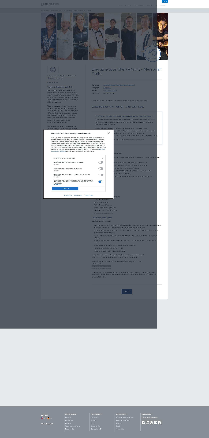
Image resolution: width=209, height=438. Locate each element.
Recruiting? (163, 5)
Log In (165, 1)
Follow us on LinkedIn (147, 422)
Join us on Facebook (143, 422)
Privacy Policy (89, 195)
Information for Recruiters (124, 417)
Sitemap (68, 423)
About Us (68, 417)
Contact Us (69, 420)
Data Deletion (68, 195)
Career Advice (95, 426)
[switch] (100, 162)
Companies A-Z (96, 429)
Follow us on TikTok (159, 422)
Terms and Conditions (72, 426)
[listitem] (78, 158)
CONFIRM (65, 188)
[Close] (110, 133)
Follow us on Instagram (151, 422)
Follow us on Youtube (155, 422)
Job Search (94, 417)
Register (93, 420)
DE (51, 418)
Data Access (78, 195)
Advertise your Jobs (122, 420)
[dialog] (78, 164)
